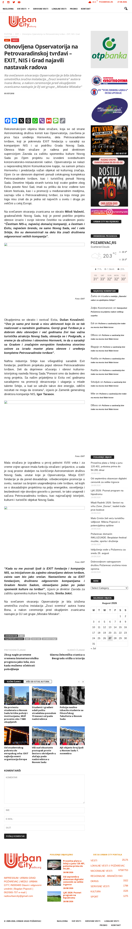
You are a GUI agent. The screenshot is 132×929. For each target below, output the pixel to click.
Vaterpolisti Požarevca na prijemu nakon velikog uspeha (109, 312)
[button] (126, 9)
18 (99, 632)
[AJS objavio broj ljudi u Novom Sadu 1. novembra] (72, 735)
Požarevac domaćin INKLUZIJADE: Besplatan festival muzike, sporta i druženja (108, 537)
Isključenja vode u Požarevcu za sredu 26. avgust (108, 551)
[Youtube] (19, 2)
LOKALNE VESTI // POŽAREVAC (108, 865)
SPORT (94, 896)
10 (93, 627)
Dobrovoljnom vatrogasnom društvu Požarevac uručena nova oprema (109, 565)
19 (104, 632)
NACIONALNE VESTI (101, 871)
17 (93, 632)
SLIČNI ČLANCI (14, 681)
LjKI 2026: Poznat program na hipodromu (107, 492)
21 (115, 632)
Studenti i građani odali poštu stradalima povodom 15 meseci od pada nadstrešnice (44, 713)
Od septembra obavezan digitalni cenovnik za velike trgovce (109, 480)
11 (99, 627)
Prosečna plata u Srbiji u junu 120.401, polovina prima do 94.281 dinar (107, 466)
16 (125, 627)
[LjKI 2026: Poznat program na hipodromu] (54, 896)
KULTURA (96, 891)
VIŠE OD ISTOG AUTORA (37, 681)
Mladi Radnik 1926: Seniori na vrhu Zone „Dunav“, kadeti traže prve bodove (108, 506)
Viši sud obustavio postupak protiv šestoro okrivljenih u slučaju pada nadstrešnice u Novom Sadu (44, 755)
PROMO (74, 8)
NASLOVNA (8, 8)
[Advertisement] (87, 22)
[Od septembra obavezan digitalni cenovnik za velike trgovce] (54, 880)
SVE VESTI (21, 8)
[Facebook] (3, 2)
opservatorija (49, 639)
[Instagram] (8, 2)
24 (93, 638)
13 (110, 627)
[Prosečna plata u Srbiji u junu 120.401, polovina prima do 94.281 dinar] (54, 865)
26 (104, 638)
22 (120, 632)
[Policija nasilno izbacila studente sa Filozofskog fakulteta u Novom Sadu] (72, 695)
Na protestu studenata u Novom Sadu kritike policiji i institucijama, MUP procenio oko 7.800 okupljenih (16, 714)
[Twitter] (14, 2)
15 (120, 627)
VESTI (15, 40)
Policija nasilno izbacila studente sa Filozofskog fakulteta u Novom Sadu (71, 713)
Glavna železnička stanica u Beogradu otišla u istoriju (67, 656)
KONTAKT (86, 8)
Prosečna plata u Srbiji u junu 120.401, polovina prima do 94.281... (74, 864)
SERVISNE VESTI (40, 8)
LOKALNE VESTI (59, 8)
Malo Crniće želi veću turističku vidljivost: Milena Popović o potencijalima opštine (107, 522)
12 (104, 627)
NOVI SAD (36, 639)
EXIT (7, 40)
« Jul (93, 648)
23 (125, 632)
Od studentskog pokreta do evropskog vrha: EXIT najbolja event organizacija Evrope (16, 753)
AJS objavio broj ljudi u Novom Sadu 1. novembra (72, 750)
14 (115, 627)
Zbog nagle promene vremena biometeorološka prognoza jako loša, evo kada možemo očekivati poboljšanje (21, 662)
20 (110, 632)
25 (99, 638)
